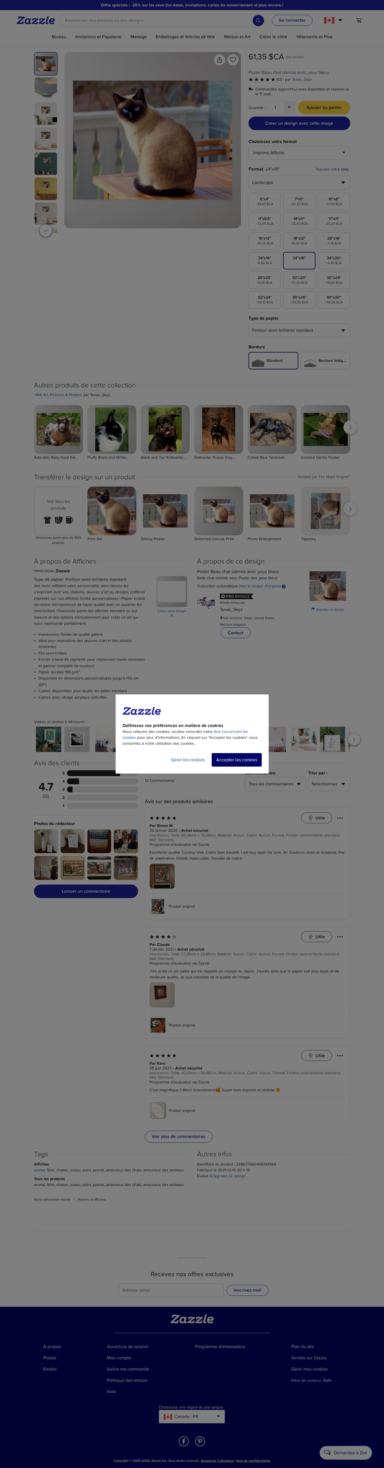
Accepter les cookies (236, 760)
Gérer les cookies (188, 760)
